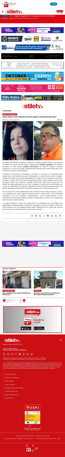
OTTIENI (53, 4)
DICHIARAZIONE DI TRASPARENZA (14, 388)
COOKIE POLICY (9, 398)
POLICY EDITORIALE (10, 374)
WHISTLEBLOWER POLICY (12, 394)
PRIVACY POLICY (9, 381)
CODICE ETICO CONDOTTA (12, 377)
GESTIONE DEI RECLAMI (11, 391)
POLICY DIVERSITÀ (10, 384)
